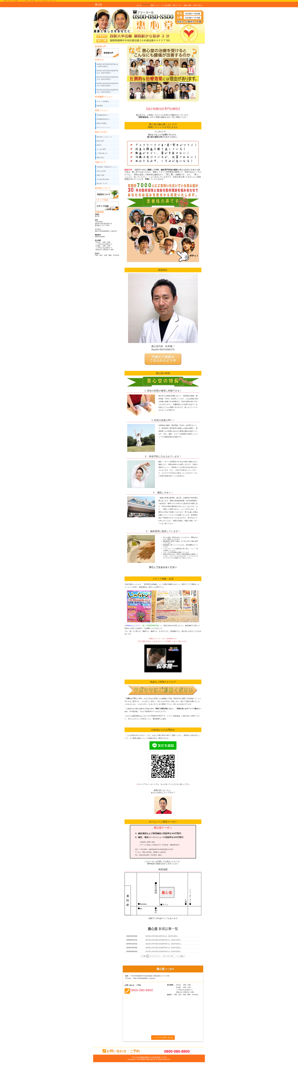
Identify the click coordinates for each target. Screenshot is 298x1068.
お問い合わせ (197, 5)
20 (168, 956)
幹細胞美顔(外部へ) (103, 119)
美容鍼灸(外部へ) (102, 115)
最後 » (182, 956)
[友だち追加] (162, 742)
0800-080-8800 (177, 1051)
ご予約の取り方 (102, 153)
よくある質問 (166, 5)
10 (164, 956)
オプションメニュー (103, 127)
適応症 (99, 145)
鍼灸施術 (100, 105)
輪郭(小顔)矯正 (102, 123)
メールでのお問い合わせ (163, 1037)
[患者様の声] (163, 208)
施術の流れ (100, 157)
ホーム (139, 5)
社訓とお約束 (101, 171)
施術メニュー (155, 5)
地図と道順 (187, 5)
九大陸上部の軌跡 (103, 179)
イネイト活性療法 (103, 101)
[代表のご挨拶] (163, 354)
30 (171, 956)
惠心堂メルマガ (102, 183)
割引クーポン (177, 5)
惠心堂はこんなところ (104, 137)
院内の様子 (146, 4)
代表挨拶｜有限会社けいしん (106, 167)
